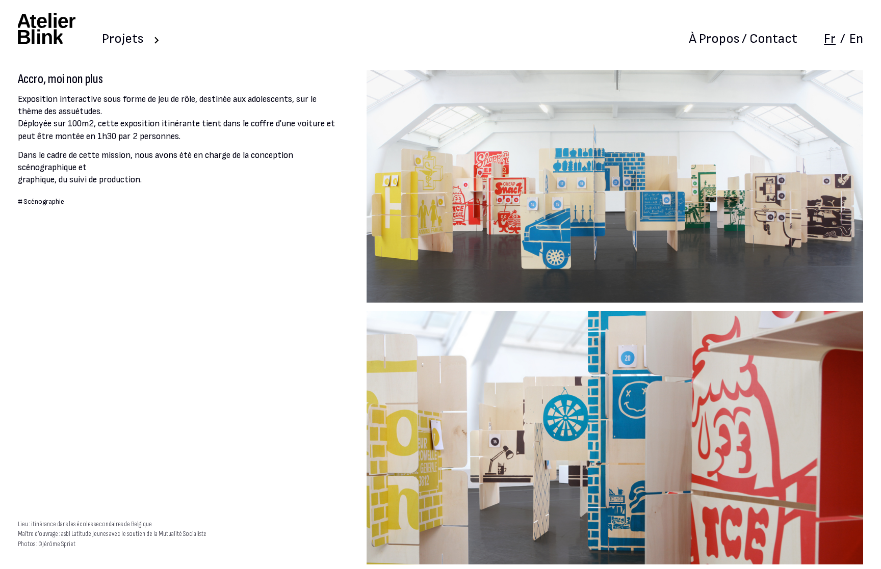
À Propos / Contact (743, 39)
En (856, 39)
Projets (122, 39)
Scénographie (43, 202)
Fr (830, 39)
